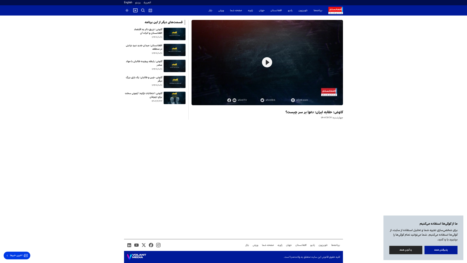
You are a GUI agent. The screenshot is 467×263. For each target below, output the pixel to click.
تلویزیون (303, 10)
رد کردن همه (406, 250)
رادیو (290, 10)
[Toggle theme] (127, 10)
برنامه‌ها (318, 10)
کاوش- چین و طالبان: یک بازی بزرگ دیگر (144, 79)
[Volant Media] (136, 257)
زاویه (250, 10)
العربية (147, 3)
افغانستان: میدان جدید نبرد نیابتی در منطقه (144, 47)
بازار (210, 10)
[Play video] (135, 10)
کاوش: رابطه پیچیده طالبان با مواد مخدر (144, 63)
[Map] (150, 10)
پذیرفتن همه (441, 250)
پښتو (138, 3)
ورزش (221, 10)
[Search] (143, 10)
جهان (262, 10)
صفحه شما (236, 10)
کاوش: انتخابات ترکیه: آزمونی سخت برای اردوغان (143, 95)
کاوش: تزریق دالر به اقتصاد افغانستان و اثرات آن (148, 31)
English (128, 3)
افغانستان (276, 10)
